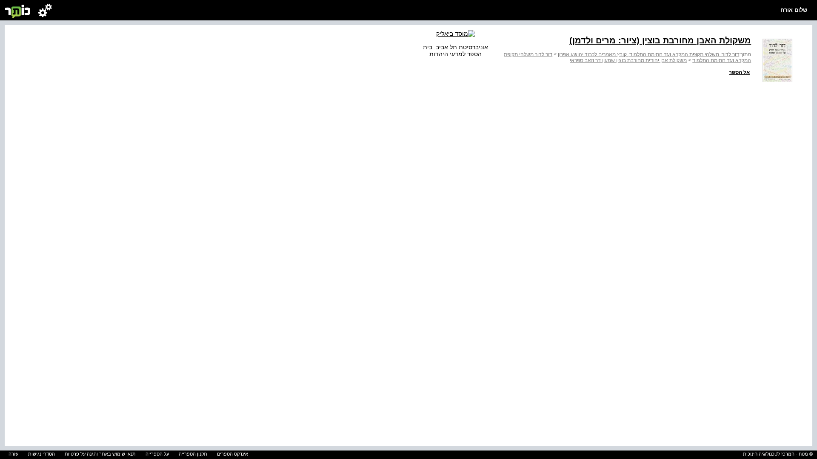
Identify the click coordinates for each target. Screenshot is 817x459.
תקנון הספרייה (193, 453)
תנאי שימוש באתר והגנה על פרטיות (100, 453)
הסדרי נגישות (41, 453)
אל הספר (739, 72)
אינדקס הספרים (232, 453)
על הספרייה (157, 453)
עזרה (13, 453)
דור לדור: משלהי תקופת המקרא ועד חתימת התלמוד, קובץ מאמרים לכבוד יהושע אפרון (648, 54)
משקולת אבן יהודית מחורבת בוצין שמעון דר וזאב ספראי (628, 60)
